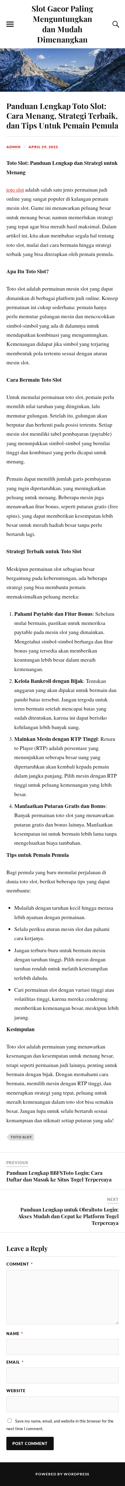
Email (15, 1362)
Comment (19, 1264)
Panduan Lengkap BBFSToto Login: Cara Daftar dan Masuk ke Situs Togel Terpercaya (59, 1176)
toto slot (15, 189)
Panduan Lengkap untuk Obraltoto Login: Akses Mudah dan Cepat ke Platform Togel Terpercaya (68, 1216)
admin (13, 147)
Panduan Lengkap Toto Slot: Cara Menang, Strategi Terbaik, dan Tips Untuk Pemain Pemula (62, 115)
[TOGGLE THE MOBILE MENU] (10, 24)
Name (14, 1333)
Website (15, 1390)
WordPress (76, 1474)
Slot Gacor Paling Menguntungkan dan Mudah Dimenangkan (62, 23)
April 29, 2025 (43, 147)
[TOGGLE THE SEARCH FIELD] (115, 24)
